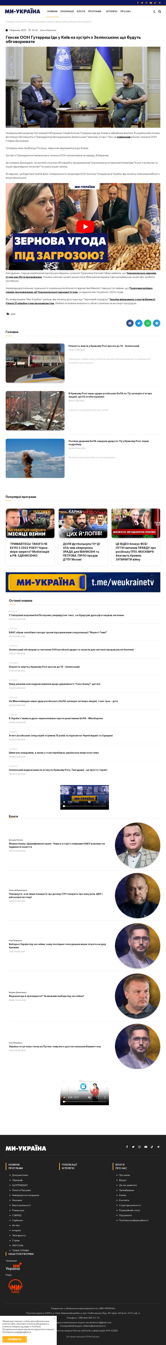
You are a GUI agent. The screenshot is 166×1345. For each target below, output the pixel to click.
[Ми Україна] (22, 11)
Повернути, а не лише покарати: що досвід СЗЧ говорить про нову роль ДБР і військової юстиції (55, 896)
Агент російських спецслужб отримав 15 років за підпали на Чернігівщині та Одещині (61, 735)
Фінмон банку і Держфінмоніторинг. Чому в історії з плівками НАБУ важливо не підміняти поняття (57, 845)
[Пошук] (159, 11)
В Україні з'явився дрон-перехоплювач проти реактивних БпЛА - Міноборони (56, 718)
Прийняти (14, 1339)
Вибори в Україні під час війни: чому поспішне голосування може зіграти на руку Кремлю (57, 946)
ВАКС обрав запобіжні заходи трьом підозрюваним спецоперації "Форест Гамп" (58, 632)
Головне (13, 663)
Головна (10, 21)
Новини (52, 11)
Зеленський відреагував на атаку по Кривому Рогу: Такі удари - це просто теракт (58, 769)
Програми (94, 11)
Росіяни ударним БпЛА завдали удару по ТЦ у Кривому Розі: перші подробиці (109, 443)
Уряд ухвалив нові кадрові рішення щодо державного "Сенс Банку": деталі (54, 684)
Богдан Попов (16, 840)
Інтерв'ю (112, 11)
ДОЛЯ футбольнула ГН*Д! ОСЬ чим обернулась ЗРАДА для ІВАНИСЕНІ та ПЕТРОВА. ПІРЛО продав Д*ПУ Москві (81, 551)
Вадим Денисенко (18, 992)
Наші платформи (21, 1253)
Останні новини (20, 600)
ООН (13, 314)
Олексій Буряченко (18, 890)
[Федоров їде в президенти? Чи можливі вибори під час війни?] (137, 996)
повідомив (123, 136)
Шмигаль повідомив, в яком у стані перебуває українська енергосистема (54, 752)
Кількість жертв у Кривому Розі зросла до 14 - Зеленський (104, 346)
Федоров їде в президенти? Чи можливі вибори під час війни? (46, 996)
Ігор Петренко (15, 940)
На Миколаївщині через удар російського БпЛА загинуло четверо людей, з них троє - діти (63, 701)
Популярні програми (21, 497)
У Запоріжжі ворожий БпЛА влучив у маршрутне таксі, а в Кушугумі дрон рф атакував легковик (66, 615)
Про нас (125, 11)
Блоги (81, 11)
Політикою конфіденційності (16, 1332)
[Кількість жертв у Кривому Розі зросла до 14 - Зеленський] (35, 363)
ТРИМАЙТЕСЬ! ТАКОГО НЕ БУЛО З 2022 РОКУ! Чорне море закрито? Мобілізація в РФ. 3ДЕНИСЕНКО (29, 549)
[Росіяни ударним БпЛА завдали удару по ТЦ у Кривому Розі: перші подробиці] (35, 458)
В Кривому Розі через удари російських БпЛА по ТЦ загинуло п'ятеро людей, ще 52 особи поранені (110, 395)
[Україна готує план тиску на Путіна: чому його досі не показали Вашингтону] (137, 1046)
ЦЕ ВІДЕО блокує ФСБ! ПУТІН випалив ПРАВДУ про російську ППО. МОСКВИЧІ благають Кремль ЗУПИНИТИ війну (136, 551)
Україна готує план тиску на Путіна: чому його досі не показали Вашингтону (55, 1046)
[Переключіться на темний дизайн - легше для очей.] (154, 11)
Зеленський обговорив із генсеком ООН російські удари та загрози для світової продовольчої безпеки (71, 649)
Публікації (67, 11)
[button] (130, 323)
